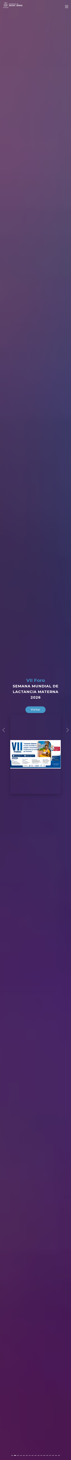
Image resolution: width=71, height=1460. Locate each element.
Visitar (35, 709)
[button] (3, 730)
